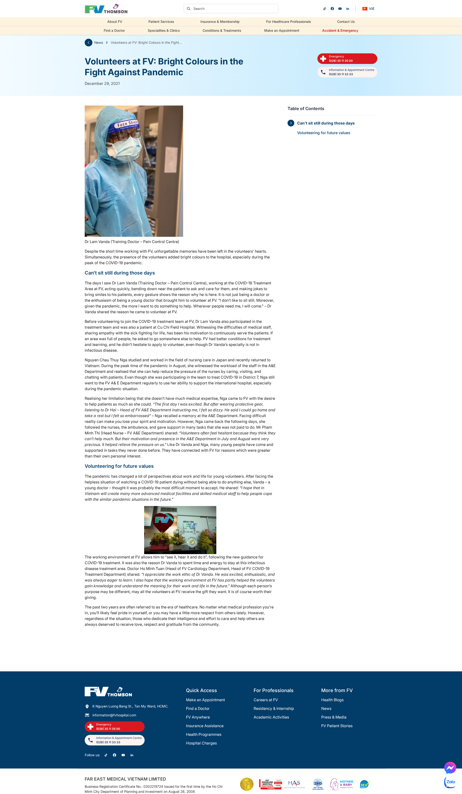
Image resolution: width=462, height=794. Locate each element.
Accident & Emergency (340, 30)
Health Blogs (332, 699)
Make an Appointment (281, 30)
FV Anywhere (198, 717)
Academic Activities (271, 717)
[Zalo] (450, 782)
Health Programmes (203, 734)
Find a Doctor (114, 30)
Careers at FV (266, 699)
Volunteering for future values (323, 132)
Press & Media (333, 717)
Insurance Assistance (205, 725)
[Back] (88, 42)
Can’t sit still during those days (326, 123)
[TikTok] (324, 9)
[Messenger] (450, 768)
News (98, 42)
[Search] (188, 8)
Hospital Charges (201, 743)
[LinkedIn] (348, 9)
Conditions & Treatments (222, 30)
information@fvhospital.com (114, 715)
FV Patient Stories (337, 725)
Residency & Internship (274, 708)
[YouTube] (340, 9)
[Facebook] (332, 9)
